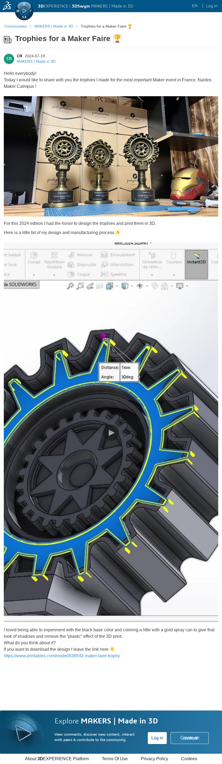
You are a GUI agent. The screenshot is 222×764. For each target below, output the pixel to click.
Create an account (189, 737)
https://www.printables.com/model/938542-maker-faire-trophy (62, 655)
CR (19, 56)
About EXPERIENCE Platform (57, 758)
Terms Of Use (115, 758)
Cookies (189, 758)
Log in (157, 738)
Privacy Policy (154, 758)
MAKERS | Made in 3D (36, 61)
